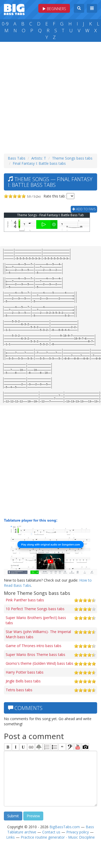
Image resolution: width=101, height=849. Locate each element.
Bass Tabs (16, 158)
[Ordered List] (46, 747)
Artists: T (38, 158)
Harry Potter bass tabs (25, 672)
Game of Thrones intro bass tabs (33, 645)
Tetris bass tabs (19, 689)
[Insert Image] (38, 747)
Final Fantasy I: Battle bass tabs (39, 163)
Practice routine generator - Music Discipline (58, 837)
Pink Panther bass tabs (25, 599)
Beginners (56, 8)
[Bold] (7, 747)
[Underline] (23, 747)
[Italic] (15, 747)
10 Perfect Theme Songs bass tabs (35, 608)
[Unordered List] (54, 747)
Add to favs (85, 209)
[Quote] (62, 747)
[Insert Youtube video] (77, 747)
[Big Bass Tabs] (14, 8)
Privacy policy (77, 832)
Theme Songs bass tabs (72, 158)
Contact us (51, 832)
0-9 (5, 24)
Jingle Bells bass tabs (23, 681)
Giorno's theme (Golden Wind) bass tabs (39, 663)
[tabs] (70, 747)
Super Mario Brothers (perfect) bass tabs (36, 620)
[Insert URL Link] (31, 747)
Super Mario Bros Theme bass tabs (35, 654)
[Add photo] (85, 747)
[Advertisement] (50, 96)
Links (10, 837)
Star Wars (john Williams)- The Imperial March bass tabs (38, 634)
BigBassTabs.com (64, 826)
